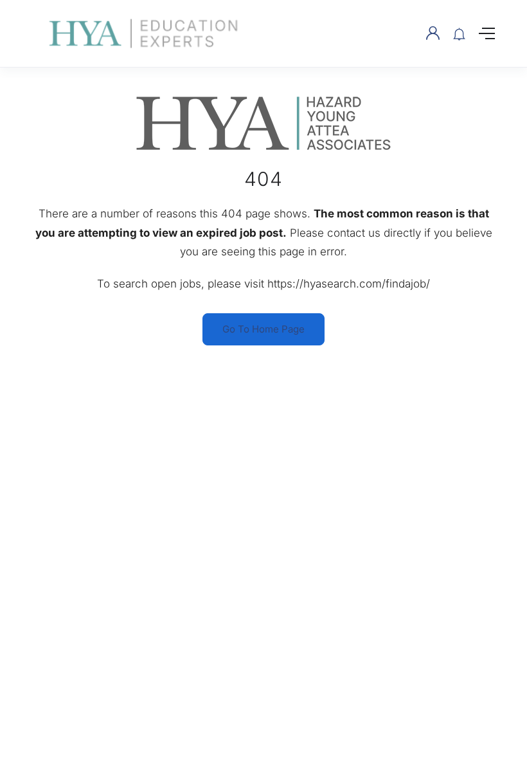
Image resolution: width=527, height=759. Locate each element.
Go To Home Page (263, 329)
